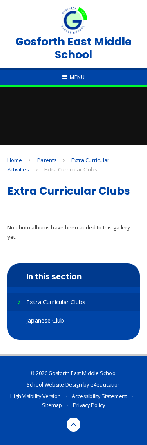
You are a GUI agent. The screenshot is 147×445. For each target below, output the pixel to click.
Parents (47, 160)
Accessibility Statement (99, 396)
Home (14, 160)
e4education (105, 384)
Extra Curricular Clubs (70, 169)
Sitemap (52, 405)
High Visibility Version (35, 396)
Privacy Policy (89, 405)
